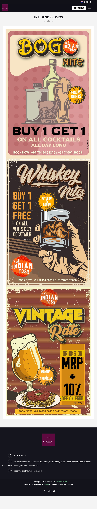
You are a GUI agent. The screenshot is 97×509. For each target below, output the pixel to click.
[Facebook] (44, 491)
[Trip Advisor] (49, 491)
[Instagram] (54, 491)
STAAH (46, 484)
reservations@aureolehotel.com (28, 470)
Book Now (79, 8)
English (87, 2)
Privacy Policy (61, 482)
